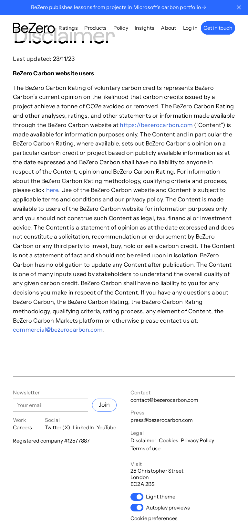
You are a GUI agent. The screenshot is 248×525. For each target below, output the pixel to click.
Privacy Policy (197, 440)
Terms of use (145, 448)
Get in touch (217, 28)
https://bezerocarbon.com (156, 125)
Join (104, 404)
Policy (120, 28)
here (52, 190)
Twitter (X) (57, 427)
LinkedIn (83, 427)
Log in (190, 28)
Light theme (160, 496)
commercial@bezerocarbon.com (57, 329)
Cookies (168, 440)
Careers (22, 427)
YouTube (106, 427)
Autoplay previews (168, 507)
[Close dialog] (239, 7)
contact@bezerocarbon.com (164, 400)
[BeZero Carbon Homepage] (34, 28)
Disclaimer (143, 440)
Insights (145, 28)
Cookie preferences (154, 518)
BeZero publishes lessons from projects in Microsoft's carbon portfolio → (118, 7)
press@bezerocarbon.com (161, 420)
